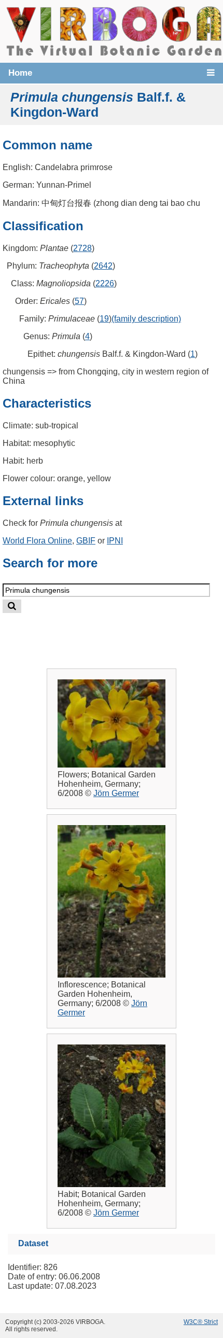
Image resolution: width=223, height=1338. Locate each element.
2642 (103, 265)
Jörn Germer (116, 793)
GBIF (85, 540)
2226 (104, 283)
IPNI (115, 540)
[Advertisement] (122, 632)
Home (20, 73)
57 (79, 301)
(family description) (146, 318)
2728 (82, 248)
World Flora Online (37, 540)
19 (104, 318)
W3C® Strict (201, 1322)
